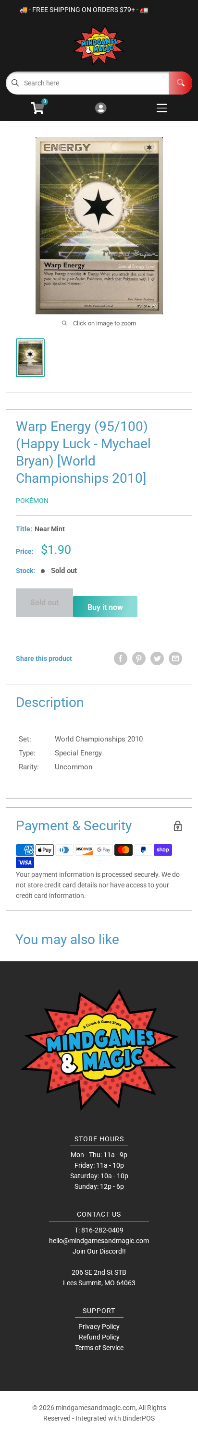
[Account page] (100, 108)
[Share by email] (175, 658)
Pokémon (32, 500)
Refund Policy (99, 1337)
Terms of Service (99, 1347)
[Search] (180, 83)
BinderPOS (139, 1418)
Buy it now (105, 607)
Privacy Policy (99, 1326)
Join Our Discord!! (99, 1251)
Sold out (44, 602)
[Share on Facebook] (120, 658)
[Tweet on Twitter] (157, 658)
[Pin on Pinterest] (139, 658)
